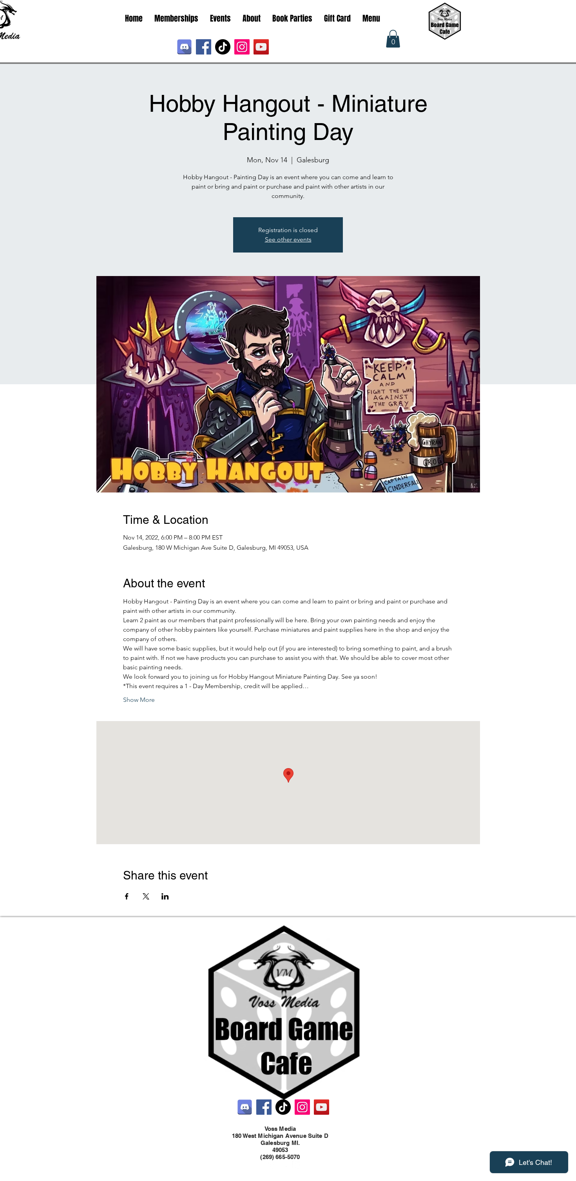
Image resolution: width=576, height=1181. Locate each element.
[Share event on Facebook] (126, 896)
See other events (288, 239)
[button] (393, 38)
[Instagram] (242, 47)
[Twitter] (284, 1164)
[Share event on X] (146, 896)
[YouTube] (261, 47)
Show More (139, 699)
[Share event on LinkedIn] (165, 896)
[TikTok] (222, 47)
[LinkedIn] (296, 1164)
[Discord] (184, 47)
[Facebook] (203, 47)
